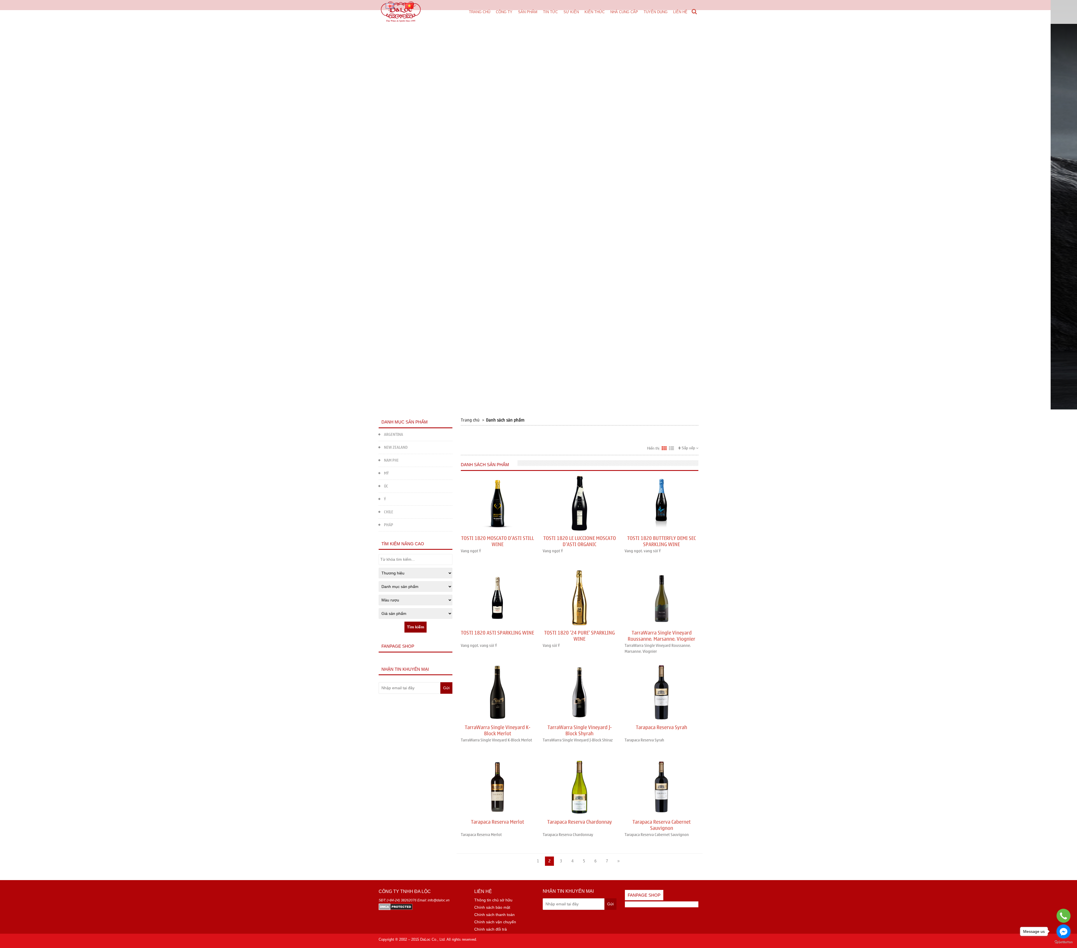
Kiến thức (594, 12)
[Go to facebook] (1064, 931)
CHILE (388, 512)
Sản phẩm (527, 12)
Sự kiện (571, 12)
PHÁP (388, 525)
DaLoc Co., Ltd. (433, 939)
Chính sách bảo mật (492, 907)
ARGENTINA (393, 434)
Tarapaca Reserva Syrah (661, 727)
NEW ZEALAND (396, 447)
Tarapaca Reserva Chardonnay (579, 822)
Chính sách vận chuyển (495, 922)
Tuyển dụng (656, 12)
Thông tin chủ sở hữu (493, 900)
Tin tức (550, 12)
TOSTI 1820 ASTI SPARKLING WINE (497, 633)
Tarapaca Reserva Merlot (497, 822)
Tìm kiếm (415, 627)
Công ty (504, 12)
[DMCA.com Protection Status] (396, 906)
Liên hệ (680, 12)
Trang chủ (479, 12)
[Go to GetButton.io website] (1064, 942)
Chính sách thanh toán (494, 914)
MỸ (386, 473)
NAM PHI (391, 460)
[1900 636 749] (1064, 916)
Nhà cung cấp (624, 12)
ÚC (386, 486)
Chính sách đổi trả (490, 929)
